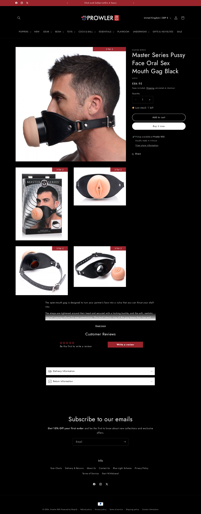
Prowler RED (55, 509)
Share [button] (138, 154)
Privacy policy (100, 509)
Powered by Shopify (69, 509)
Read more (100, 326)
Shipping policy (132, 509)
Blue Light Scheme (122, 468)
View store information (146, 145)
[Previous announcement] (67, 3)
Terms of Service (90, 473)
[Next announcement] (133, 3)
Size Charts (56, 468)
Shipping (150, 88)
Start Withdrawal (110, 473)
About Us (91, 468)
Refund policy (86, 509)
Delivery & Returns (74, 468)
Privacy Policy (141, 468)
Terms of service (116, 509)
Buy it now (159, 126)
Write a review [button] (125, 344)
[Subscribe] (124, 441)
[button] (19, 18)
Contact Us (104, 468)
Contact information (150, 509)
